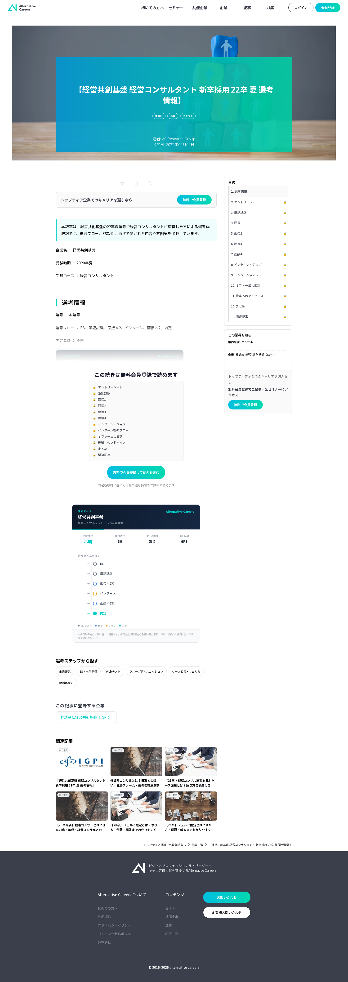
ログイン (301, 7)
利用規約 (104, 916)
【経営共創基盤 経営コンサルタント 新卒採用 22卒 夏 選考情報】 (250, 845)
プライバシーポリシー (114, 925)
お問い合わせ (227, 897)
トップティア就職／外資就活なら (165, 845)
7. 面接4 (258, 254)
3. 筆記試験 (258, 212)
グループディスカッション (146, 671)
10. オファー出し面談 (258, 285)
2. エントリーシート (258, 202)
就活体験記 (66, 683)
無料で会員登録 (194, 200)
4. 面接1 (258, 222)
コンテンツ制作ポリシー (116, 933)
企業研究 (65, 671)
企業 (168, 925)
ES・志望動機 (88, 671)
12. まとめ (258, 306)
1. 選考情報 (239, 191)
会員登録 (328, 7)
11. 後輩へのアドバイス (258, 295)
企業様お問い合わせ (227, 912)
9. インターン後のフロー (258, 274)
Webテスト (113, 671)
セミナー (171, 908)
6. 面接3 (258, 243)
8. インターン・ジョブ (258, 264)
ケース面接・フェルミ (186, 671)
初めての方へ (108, 908)
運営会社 (104, 942)
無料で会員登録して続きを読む (136, 472)
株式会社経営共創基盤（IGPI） (86, 717)
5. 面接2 (258, 233)
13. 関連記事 (258, 316)
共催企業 (171, 916)
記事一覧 (197, 845)
